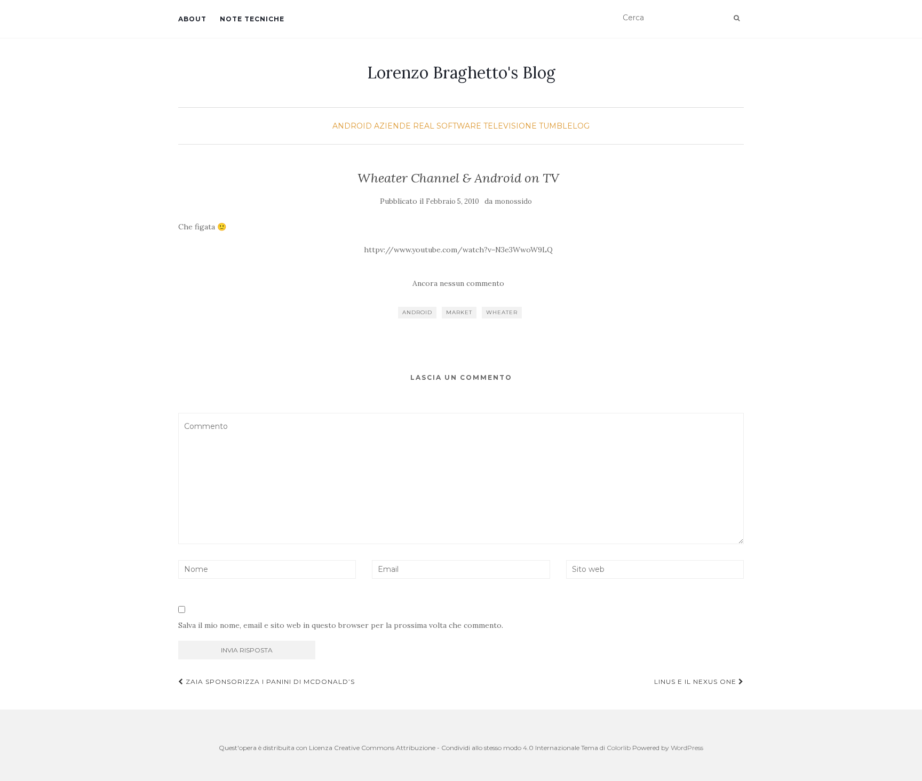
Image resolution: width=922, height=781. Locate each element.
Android (352, 126)
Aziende (392, 126)
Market (459, 312)
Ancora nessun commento (458, 283)
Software (458, 126)
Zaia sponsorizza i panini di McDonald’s (269, 682)
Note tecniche (252, 19)
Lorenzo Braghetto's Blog (461, 73)
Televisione (510, 126)
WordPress (687, 748)
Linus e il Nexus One (696, 682)
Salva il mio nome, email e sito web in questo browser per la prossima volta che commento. (340, 625)
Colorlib (619, 748)
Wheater (502, 312)
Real (423, 126)
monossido (513, 201)
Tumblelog (564, 126)
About (192, 19)
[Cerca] (736, 18)
